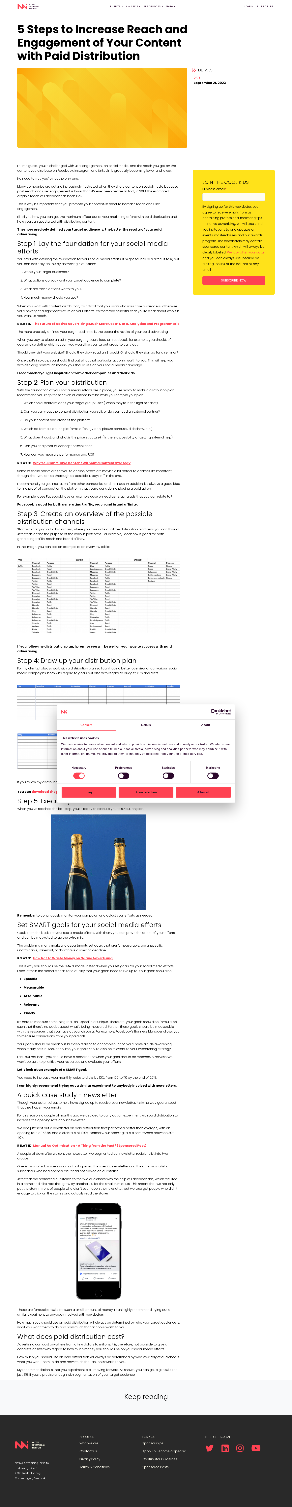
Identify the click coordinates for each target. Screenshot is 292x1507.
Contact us (88, 1451)
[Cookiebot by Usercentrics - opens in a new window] (213, 712)
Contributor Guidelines (159, 1459)
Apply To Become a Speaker (164, 1451)
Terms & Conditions (94, 1467)
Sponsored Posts (155, 1467)
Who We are (88, 1443)
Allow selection (146, 792)
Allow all (203, 792)
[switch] (123, 775)
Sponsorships (152, 1443)
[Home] (28, 7)
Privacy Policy (89, 1459)
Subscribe (265, 6)
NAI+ (169, 6)
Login (249, 6)
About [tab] (205, 725)
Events (115, 6)
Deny (89, 792)
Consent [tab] (86, 725)
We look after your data (245, 252)
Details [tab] (146, 725)
